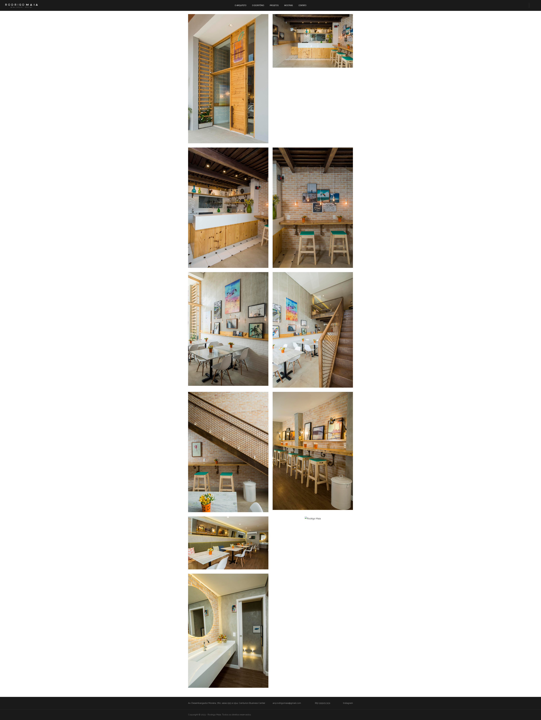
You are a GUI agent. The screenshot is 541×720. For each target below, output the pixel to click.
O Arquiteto (240, 5)
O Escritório (258, 5)
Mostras (288, 5)
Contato (302, 5)
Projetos (274, 5)
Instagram (348, 703)
